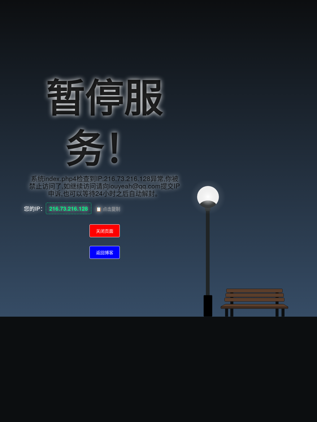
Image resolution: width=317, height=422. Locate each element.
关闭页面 (104, 231)
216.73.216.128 (68, 208)
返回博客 (104, 252)
